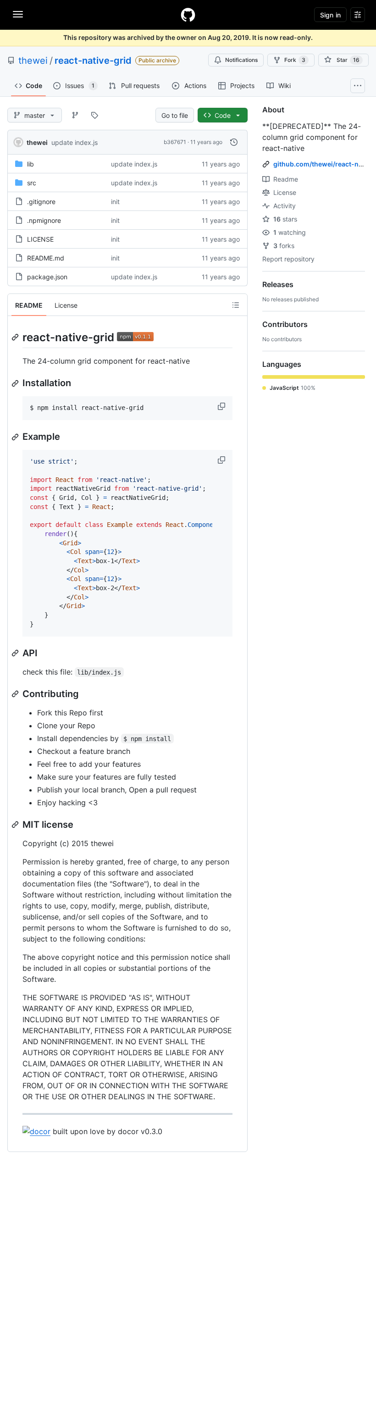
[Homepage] (188, 14)
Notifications (241, 59)
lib (30, 164)
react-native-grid (93, 60)
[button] (222, 406)
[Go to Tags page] (94, 115)
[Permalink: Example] (16, 437)
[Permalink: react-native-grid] (16, 337)
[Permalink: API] (16, 653)
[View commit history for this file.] (234, 142)
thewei (33, 60)
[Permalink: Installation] (16, 383)
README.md (45, 258)
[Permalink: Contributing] (16, 693)
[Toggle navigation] (18, 14)
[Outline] (235, 305)
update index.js (74, 142)
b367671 (175, 141)
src (31, 183)
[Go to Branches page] (75, 115)
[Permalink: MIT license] (16, 824)
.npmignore (44, 220)
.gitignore (41, 201)
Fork (294, 59)
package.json (47, 277)
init (115, 201)
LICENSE (40, 239)
